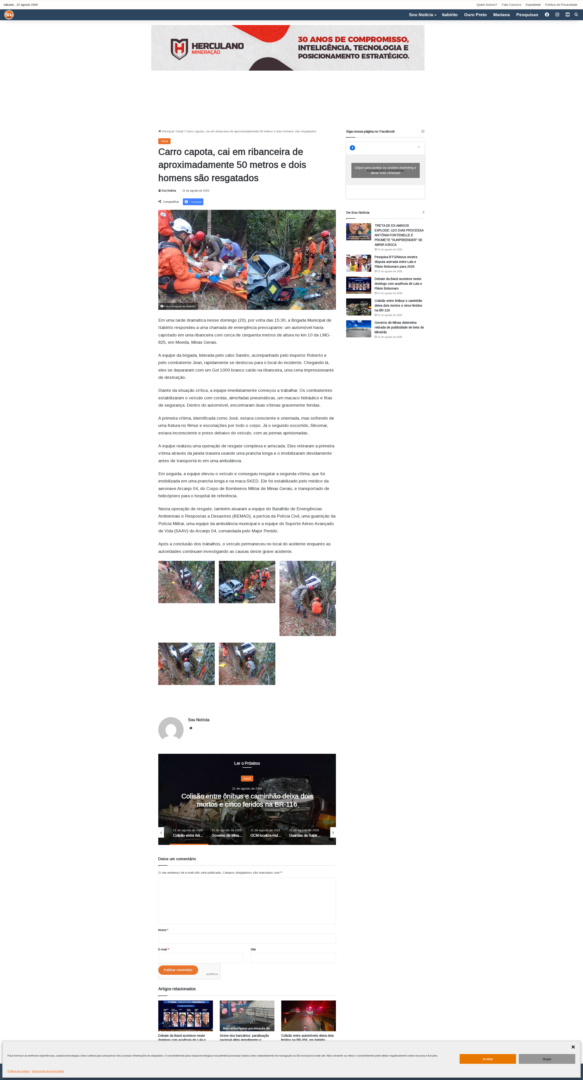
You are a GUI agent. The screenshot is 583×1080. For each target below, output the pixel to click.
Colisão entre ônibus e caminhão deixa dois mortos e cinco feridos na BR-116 (398, 305)
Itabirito (450, 14)
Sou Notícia (421, 14)
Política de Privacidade (561, 4)
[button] (573, 1047)
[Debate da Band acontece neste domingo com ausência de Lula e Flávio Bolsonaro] (185, 1015)
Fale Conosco (511, 4)
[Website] (191, 728)
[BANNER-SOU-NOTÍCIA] (291, 47)
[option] (251, 799)
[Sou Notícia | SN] (9, 15)
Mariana (501, 14)
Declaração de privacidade (48, 1071)
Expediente (533, 4)
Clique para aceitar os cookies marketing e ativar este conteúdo (385, 170)
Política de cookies (19, 1071)
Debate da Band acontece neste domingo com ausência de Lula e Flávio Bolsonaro (182, 1040)
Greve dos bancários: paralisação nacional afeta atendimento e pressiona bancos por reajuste (244, 1040)
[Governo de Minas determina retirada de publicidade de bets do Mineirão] (358, 328)
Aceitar (488, 1059)
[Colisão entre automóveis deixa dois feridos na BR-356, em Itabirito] (308, 1015)
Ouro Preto (475, 14)
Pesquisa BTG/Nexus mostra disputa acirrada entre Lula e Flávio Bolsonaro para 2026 (396, 261)
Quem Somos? (487, 4)
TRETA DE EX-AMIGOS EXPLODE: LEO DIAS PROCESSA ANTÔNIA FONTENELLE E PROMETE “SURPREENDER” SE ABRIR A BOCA (399, 235)
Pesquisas (527, 14)
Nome (163, 930)
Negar (547, 1059)
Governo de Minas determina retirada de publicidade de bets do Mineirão (399, 327)
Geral (179, 131)
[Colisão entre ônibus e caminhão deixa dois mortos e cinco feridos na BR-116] (358, 307)
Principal (167, 131)
